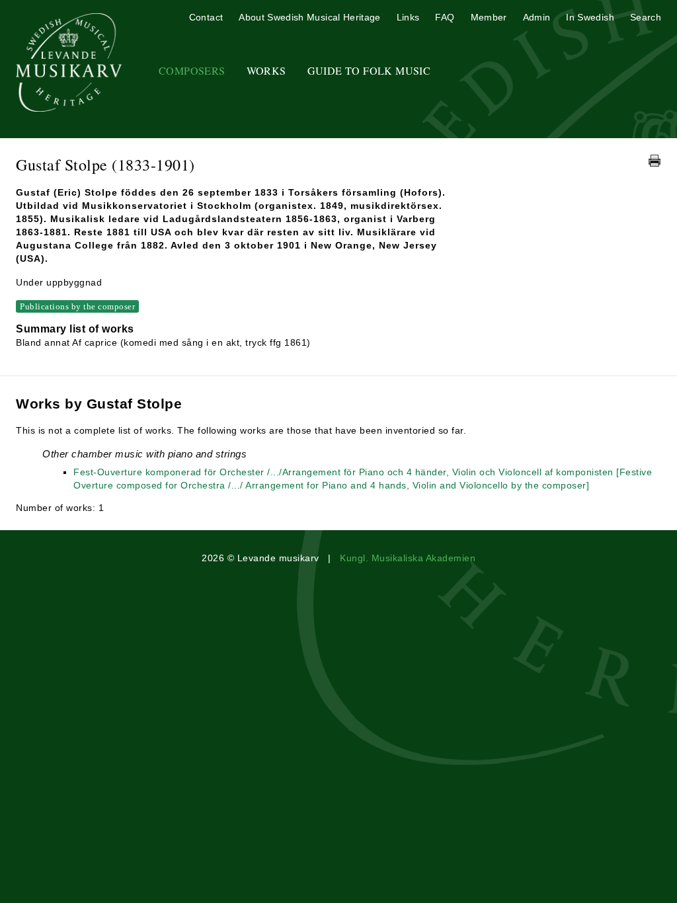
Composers (192, 70)
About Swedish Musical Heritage (310, 17)
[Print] (654, 160)
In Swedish (590, 17)
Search (645, 17)
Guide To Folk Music (369, 70)
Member (489, 17)
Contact (206, 17)
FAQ (444, 17)
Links (408, 17)
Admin (537, 17)
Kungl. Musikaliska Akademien (407, 558)
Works (266, 70)
